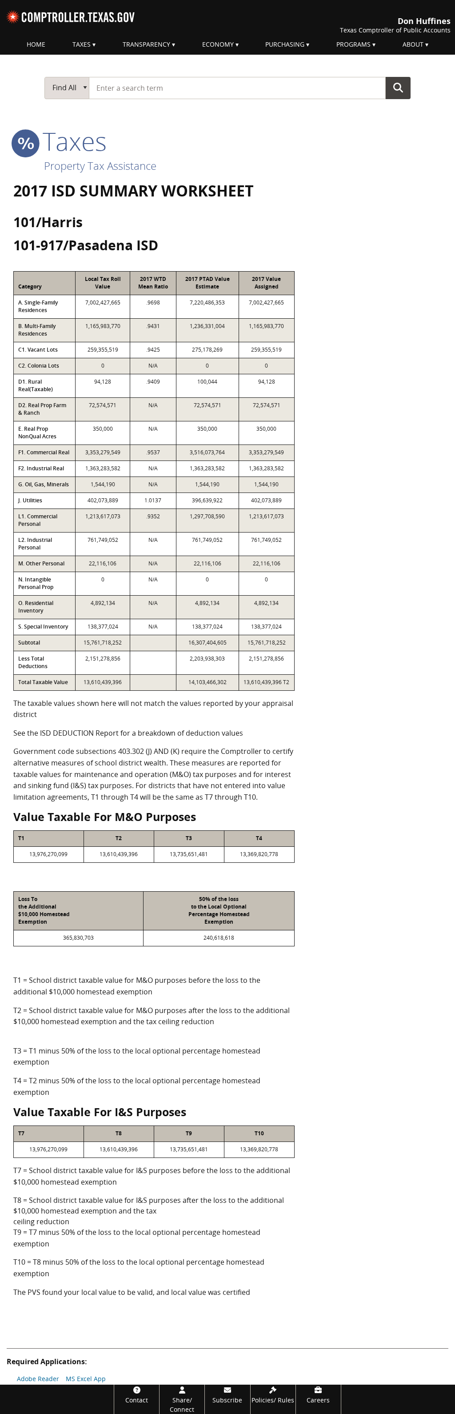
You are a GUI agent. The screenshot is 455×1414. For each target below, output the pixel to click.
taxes (71, 141)
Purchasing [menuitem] (284, 44)
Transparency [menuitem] (146, 44)
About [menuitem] (413, 44)
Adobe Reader (38, 1378)
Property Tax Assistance (100, 165)
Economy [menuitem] (218, 44)
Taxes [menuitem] (81, 44)
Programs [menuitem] (353, 44)
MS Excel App (86, 1378)
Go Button (398, 87)
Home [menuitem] (36, 44)
